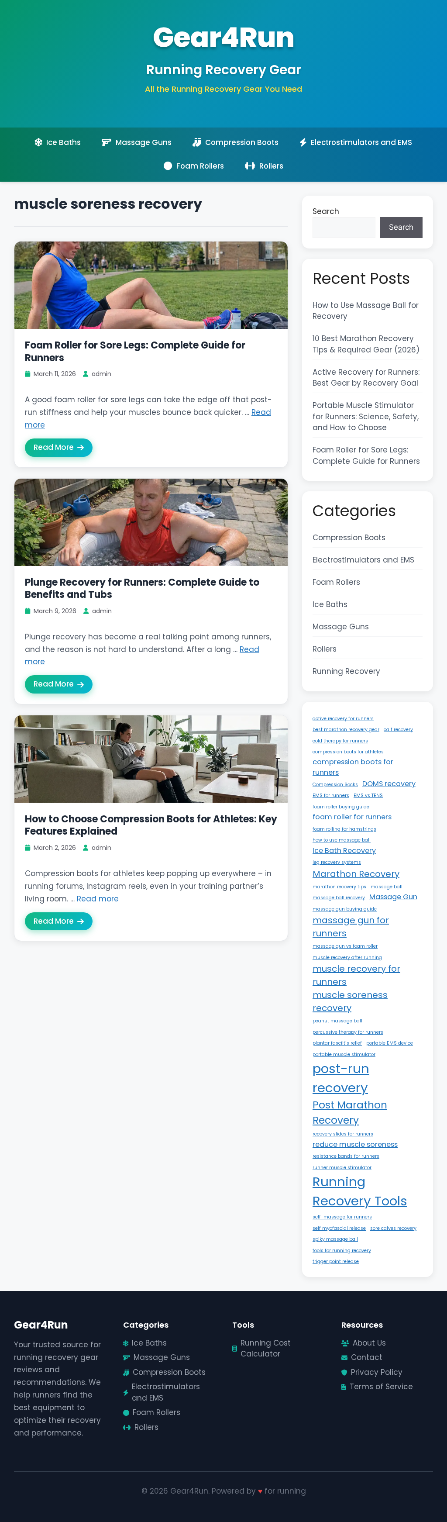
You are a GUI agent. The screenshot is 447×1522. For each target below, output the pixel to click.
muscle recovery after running (347, 957)
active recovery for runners (343, 718)
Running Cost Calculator (266, 1349)
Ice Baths (330, 604)
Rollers (325, 649)
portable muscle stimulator (344, 1054)
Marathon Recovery (356, 874)
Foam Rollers (336, 582)
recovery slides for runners (343, 1134)
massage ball (386, 887)
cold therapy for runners (340, 741)
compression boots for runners (353, 767)
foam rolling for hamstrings (344, 829)
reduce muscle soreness (355, 1144)
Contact (366, 1357)
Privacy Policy (376, 1372)
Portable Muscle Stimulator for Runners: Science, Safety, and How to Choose (366, 416)
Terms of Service (381, 1386)
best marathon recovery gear (346, 729)
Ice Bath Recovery (344, 851)
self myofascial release (339, 1228)
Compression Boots (349, 537)
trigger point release (336, 1261)
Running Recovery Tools (360, 1191)
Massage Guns (341, 626)
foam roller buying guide (341, 807)
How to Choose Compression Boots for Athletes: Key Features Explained (151, 825)
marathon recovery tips (339, 887)
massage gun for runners (351, 926)
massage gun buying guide (345, 909)
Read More (54, 447)
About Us (369, 1343)
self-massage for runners (342, 1217)
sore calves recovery (393, 1228)
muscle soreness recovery (350, 1001)
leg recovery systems (337, 862)
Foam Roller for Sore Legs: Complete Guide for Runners (135, 351)
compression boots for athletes (348, 752)
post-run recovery (341, 1078)
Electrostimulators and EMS (363, 560)
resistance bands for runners (346, 1156)
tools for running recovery (342, 1250)
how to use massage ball (342, 840)
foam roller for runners (352, 817)
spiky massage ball (335, 1239)
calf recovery (398, 729)
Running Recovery (346, 671)
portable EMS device (389, 1043)
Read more (98, 899)
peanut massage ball (337, 1021)
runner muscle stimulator (342, 1167)
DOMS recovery (389, 784)
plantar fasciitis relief (337, 1043)
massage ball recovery (339, 897)
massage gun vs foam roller (345, 946)
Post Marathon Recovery (350, 1112)
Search (326, 211)
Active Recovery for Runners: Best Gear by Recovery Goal (366, 378)
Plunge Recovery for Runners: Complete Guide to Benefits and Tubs (142, 589)
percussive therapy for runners (348, 1032)
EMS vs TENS (368, 795)
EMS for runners (331, 795)
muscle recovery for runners (356, 975)
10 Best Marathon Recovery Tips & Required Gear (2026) (366, 344)
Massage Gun (393, 897)
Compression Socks (335, 784)
